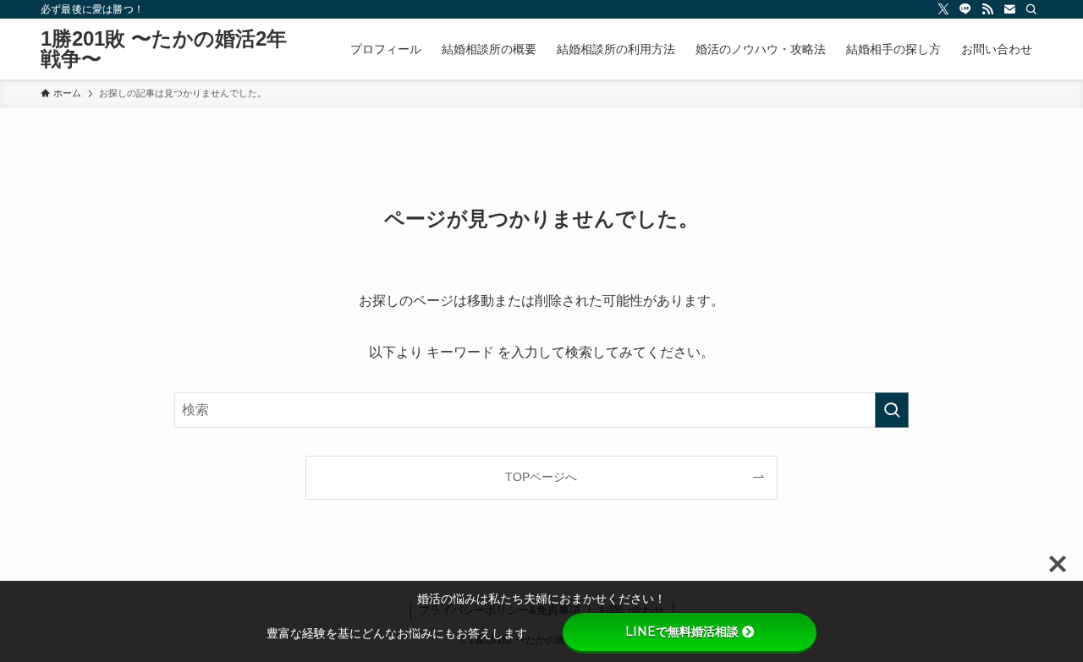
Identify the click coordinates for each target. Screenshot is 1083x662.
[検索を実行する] (892, 410)
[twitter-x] (943, 9)
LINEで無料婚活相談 (682, 631)
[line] (965, 9)
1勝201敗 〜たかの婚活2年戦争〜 (164, 49)
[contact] (1009, 9)
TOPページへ (541, 477)
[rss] (987, 9)
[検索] (1031, 9)
